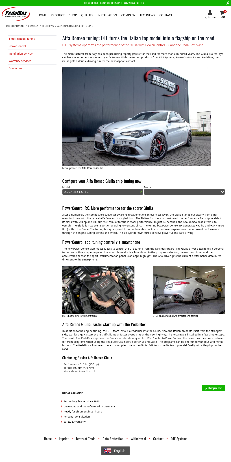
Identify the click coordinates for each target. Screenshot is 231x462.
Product (58, 15)
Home (42, 15)
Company (128, 15)
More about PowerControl (79, 371)
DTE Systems (179, 438)
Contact (165, 15)
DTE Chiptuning (15, 26)
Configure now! (215, 388)
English (119, 450)
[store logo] (16, 14)
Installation (107, 15)
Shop (73, 15)
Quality (87, 15)
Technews (147, 15)
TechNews (48, 26)
